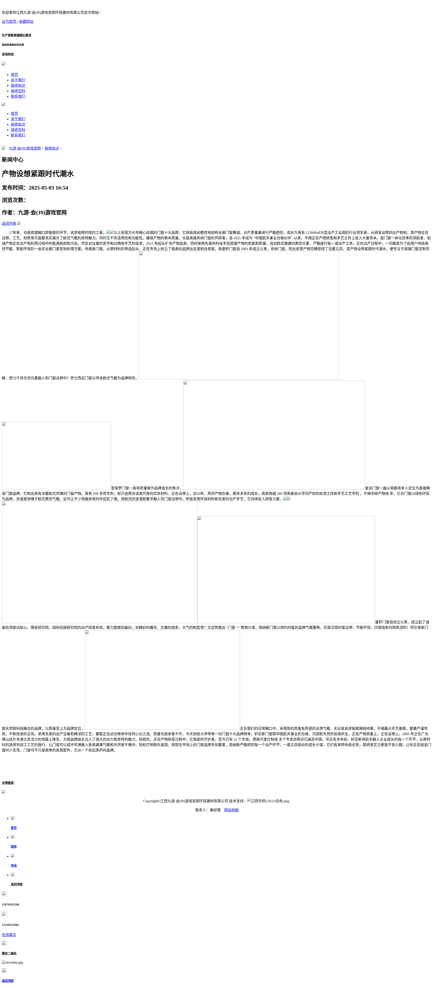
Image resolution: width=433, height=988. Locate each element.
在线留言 (9, 935)
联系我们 (18, 96)
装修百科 (18, 91)
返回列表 (9, 223)
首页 (14, 75)
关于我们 (18, 80)
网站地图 (231, 810)
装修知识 (18, 85)
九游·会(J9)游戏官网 (25, 148)
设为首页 (9, 21)
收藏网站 (26, 21)
